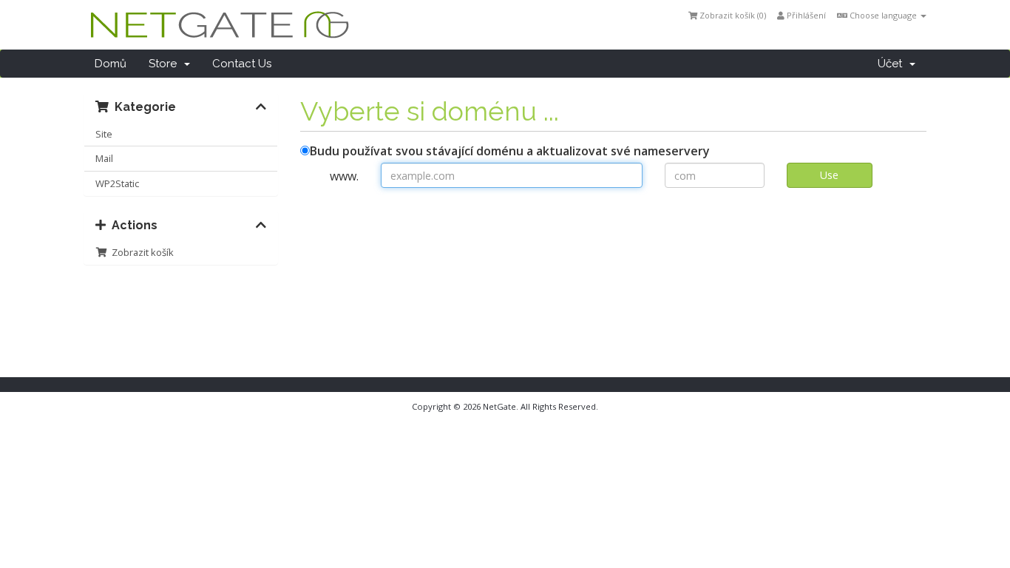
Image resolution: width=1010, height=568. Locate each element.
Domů (110, 63)
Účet (893, 63)
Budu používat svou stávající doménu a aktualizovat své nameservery (510, 151)
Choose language (883, 15)
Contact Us (241, 63)
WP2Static (117, 183)
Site (103, 134)
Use (829, 175)
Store (166, 63)
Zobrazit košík (140, 252)
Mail (104, 158)
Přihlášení (805, 15)
